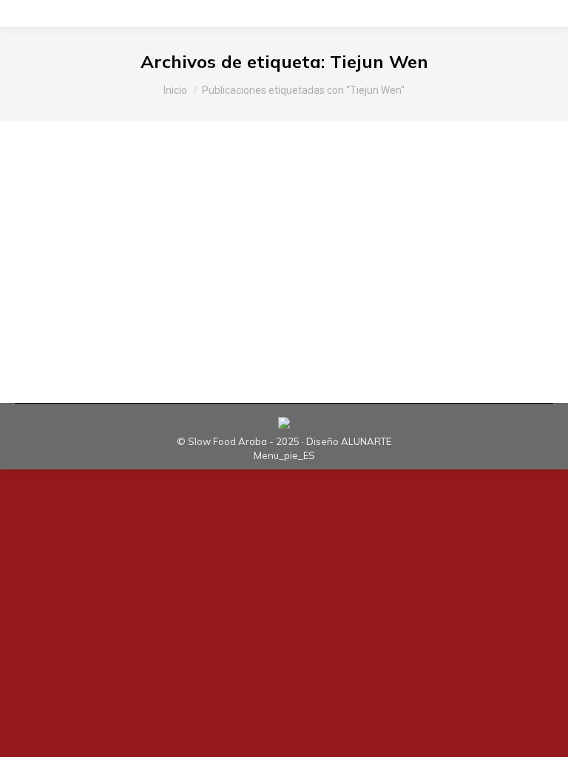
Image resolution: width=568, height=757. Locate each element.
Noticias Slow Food (110, 246)
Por (213, 246)
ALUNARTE (366, 441)
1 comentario (411, 246)
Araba (47, 246)
